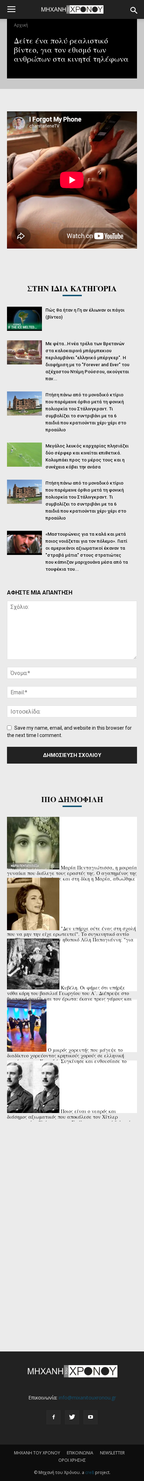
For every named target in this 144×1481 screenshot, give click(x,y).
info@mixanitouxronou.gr (87, 1397)
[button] (134, 10)
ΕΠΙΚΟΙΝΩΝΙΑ (80, 1453)
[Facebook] (53, 1417)
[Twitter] (72, 1417)
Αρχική (21, 25)
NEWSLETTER (112, 1453)
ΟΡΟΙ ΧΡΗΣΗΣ (72, 1460)
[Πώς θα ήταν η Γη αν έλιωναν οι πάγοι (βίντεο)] (24, 319)
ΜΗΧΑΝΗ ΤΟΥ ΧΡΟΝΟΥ (37, 1453)
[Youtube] (91, 1417)
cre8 (89, 1472)
